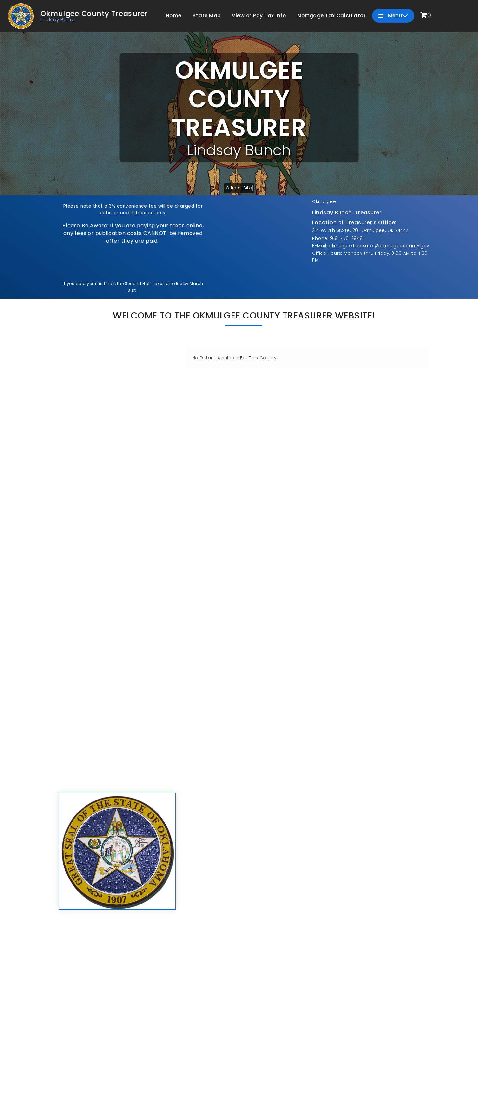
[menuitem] (426, 15)
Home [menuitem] (173, 15)
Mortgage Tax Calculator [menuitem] (331, 15)
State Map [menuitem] (207, 15)
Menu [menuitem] (395, 15)
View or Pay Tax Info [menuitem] (259, 15)
